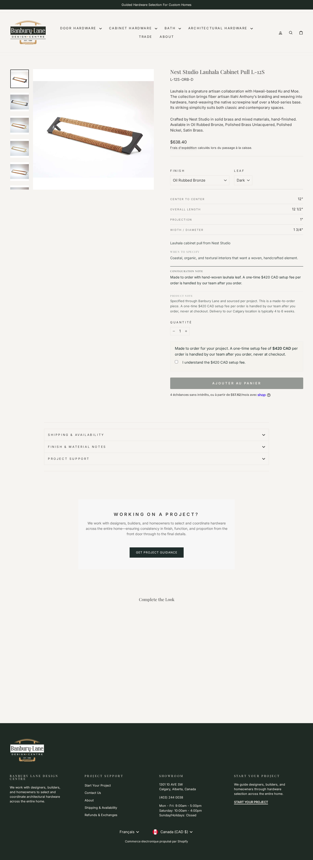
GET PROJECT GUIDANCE (156, 552)
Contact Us (93, 793)
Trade (145, 37)
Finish (177, 171)
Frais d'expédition (183, 148)
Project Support (69, 459)
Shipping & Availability (76, 435)
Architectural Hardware (218, 28)
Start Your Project (98, 785)
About (167, 37)
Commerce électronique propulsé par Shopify (156, 841)
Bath (171, 28)
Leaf (239, 171)
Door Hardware (79, 28)
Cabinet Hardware (131, 28)
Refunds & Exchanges (101, 815)
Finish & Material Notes (77, 447)
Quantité (181, 322)
